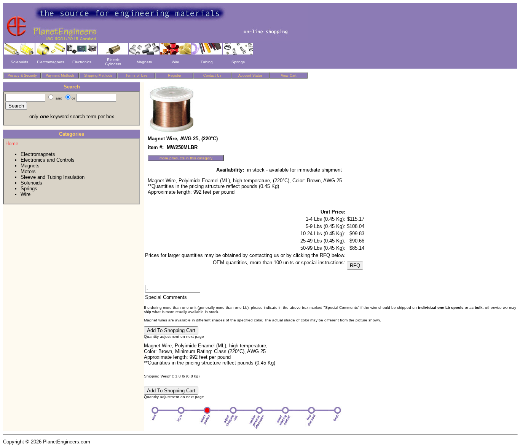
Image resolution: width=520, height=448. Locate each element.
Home (11, 143)
